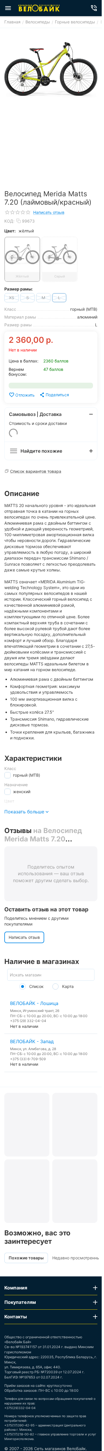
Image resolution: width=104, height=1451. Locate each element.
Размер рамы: (18, 288)
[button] (54, 395)
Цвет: (10, 230)
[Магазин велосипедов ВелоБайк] (39, 8)
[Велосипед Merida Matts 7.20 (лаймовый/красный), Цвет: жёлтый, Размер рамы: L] (50, 70)
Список (36, 986)
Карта (67, 986)
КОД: (9, 221)
